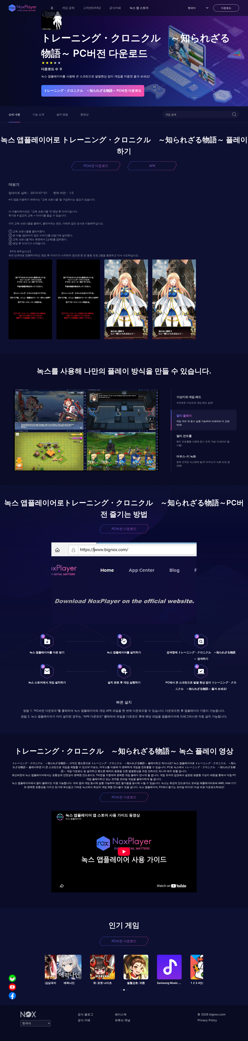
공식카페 (115, 7)
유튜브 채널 (122, 1020)
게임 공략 (68, 7)
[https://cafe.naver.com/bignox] (12, 978)
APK (152, 166)
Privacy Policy (207, 1020)
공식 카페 (84, 1020)
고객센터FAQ (92, 7)
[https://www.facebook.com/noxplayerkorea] (12, 995)
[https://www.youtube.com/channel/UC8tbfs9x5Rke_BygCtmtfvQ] (12, 987)
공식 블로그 (85, 1014)
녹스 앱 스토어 (139, 7)
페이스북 (121, 1014)
